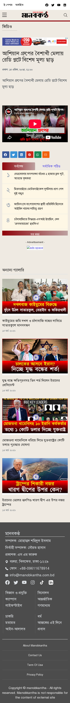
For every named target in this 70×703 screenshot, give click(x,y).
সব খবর (35, 234)
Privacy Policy (35, 674)
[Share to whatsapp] (37, 154)
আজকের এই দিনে (50, 623)
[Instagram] (33, 582)
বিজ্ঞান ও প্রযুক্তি (16, 593)
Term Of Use (35, 665)
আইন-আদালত (15, 629)
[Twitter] (16, 582)
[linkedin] (51, 582)
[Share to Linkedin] (21, 154)
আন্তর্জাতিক (45, 599)
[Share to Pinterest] (29, 154)
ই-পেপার (8, 5)
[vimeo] (65, 4)
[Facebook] (8, 582)
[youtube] (59, 4)
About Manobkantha (35, 645)
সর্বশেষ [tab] (18, 166)
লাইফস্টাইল (13, 605)
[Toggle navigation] (65, 15)
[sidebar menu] (4, 15)
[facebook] (47, 4)
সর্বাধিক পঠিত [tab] (51, 166)
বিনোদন (43, 593)
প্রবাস (41, 629)
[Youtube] (24, 582)
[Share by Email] (45, 154)
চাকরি (9, 616)
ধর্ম (40, 616)
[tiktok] (42, 582)
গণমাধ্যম (44, 605)
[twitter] (53, 4)
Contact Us (35, 655)
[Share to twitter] (13, 154)
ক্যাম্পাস (10, 599)
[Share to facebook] (5, 154)
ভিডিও (7, 26)
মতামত (10, 623)
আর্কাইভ (19, 5)
